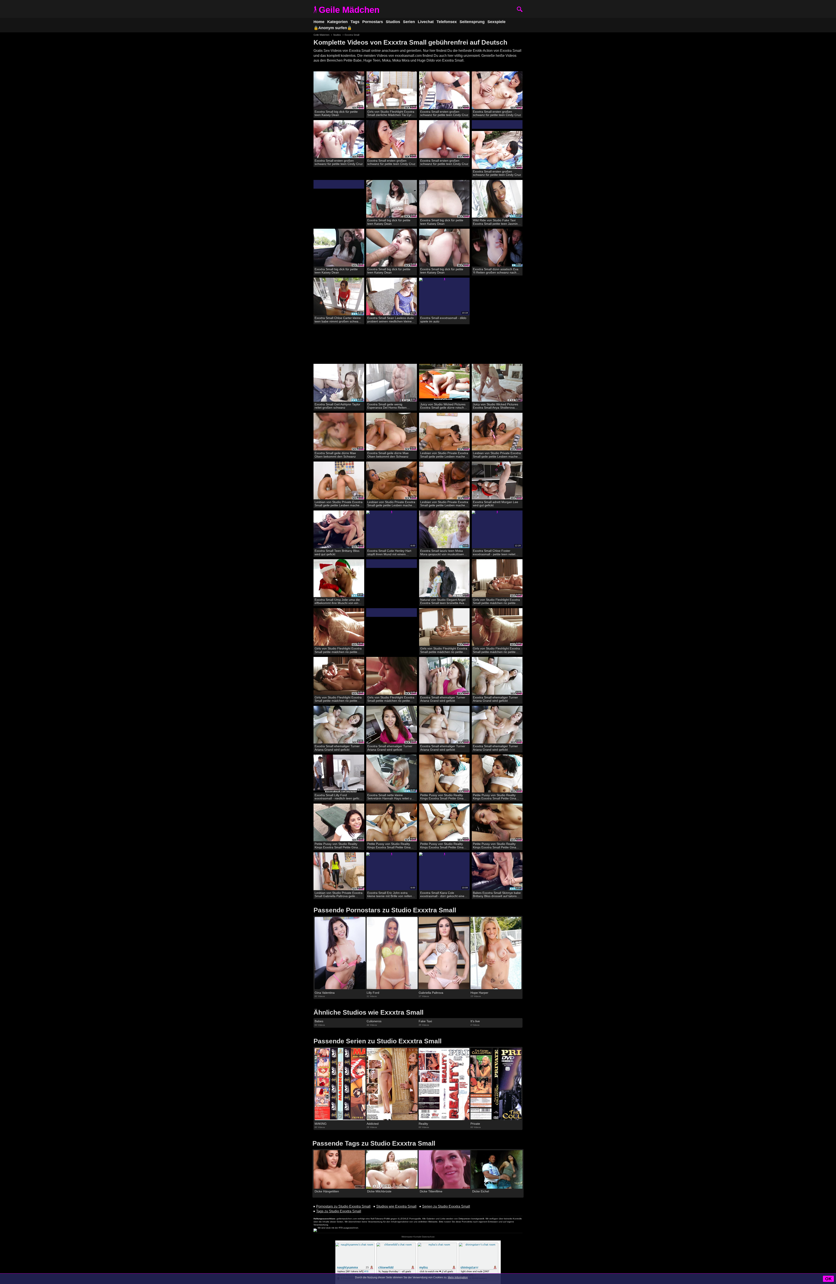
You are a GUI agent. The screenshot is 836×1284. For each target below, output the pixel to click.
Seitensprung (472, 22)
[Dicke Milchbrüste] (391, 1169)
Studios (393, 22)
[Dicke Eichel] (496, 1169)
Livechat (426, 22)
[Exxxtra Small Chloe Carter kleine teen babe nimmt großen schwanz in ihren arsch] (339, 297)
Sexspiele (496, 22)
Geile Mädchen (349, 10)
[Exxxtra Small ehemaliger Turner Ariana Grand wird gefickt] (444, 676)
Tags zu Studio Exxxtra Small (338, 1211)
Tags (355, 22)
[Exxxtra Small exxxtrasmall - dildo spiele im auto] (444, 297)
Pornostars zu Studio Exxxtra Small (343, 1206)
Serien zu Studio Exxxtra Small (446, 1206)
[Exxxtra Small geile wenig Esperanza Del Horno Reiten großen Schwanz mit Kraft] (391, 383)
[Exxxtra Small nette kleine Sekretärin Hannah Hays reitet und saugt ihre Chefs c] (391, 774)
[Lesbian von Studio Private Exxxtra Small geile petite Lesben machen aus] (444, 432)
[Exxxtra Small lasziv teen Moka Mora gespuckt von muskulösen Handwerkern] (444, 529)
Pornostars (372, 22)
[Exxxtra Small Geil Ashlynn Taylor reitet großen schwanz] (339, 383)
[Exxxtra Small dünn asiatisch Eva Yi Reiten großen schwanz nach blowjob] (497, 248)
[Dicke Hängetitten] (339, 1169)
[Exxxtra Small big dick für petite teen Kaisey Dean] (339, 90)
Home (319, 22)
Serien (409, 22)
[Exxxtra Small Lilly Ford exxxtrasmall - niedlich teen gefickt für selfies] (339, 774)
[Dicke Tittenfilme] (444, 1169)
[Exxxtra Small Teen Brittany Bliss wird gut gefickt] (339, 529)
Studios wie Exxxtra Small (396, 1206)
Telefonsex (447, 22)
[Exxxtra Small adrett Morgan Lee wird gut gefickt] (497, 481)
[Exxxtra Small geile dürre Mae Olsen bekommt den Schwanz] (339, 432)
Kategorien (337, 22)
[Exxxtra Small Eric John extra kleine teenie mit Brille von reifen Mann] (391, 871)
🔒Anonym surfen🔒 (333, 28)
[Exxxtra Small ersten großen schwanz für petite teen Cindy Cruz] (444, 90)
